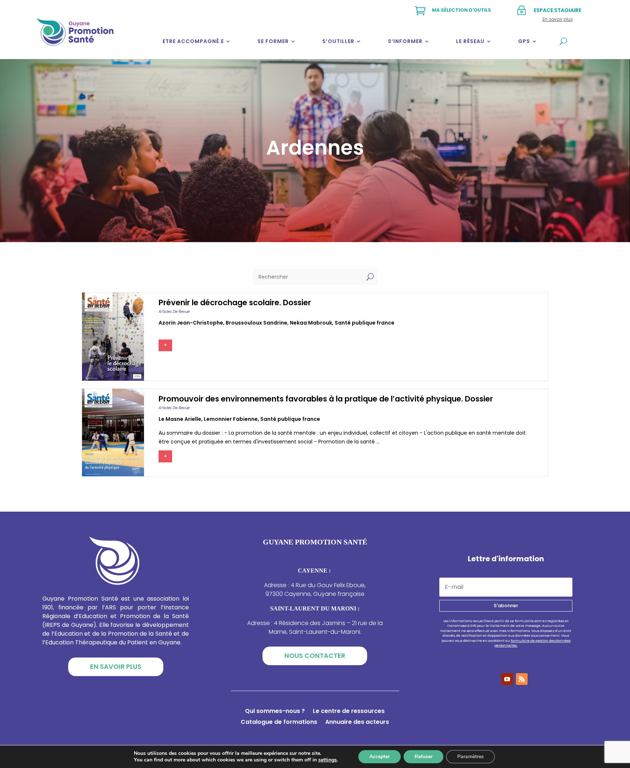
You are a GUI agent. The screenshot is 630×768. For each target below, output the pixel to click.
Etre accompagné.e (193, 41)
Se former (273, 41)
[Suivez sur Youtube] (507, 679)
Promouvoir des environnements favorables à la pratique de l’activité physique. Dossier (326, 398)
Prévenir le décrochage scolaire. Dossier (235, 302)
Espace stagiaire (557, 10)
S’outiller (338, 41)
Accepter (379, 756)
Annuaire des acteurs (357, 722)
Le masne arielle (180, 419)
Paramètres (470, 756)
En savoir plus (115, 666)
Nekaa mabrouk (311, 322)
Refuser (423, 756)
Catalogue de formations (279, 722)
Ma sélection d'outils (461, 10)
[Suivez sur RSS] (522, 679)
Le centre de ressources (349, 712)
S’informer (405, 41)
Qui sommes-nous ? (275, 712)
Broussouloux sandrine (256, 322)
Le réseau (470, 41)
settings (327, 760)
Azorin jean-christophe (191, 322)
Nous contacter (314, 655)
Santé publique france (364, 322)
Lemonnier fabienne (231, 419)
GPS (524, 41)
